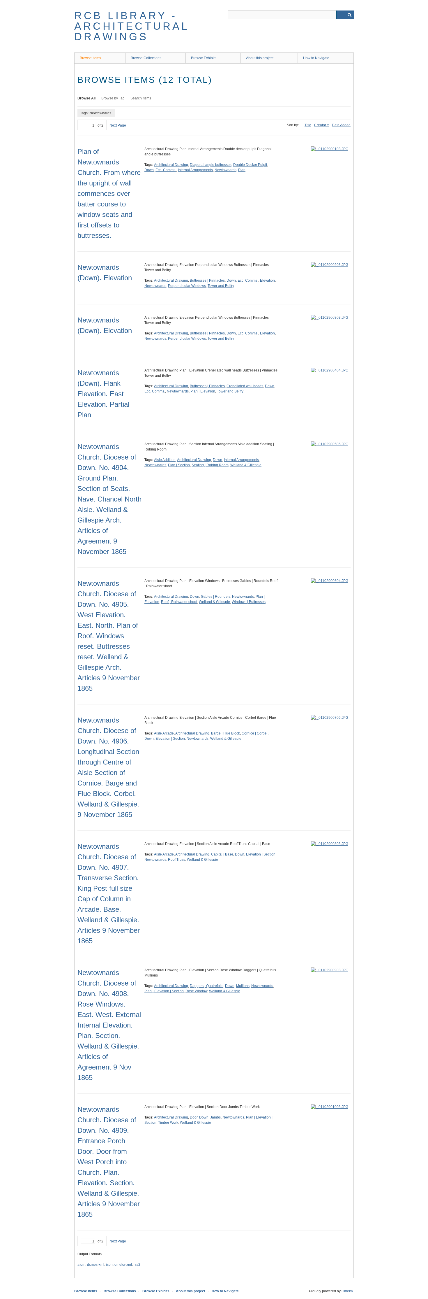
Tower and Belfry (221, 286)
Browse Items (90, 58)
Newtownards (225, 170)
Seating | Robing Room (210, 465)
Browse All (86, 98)
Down (149, 170)
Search (349, 14)
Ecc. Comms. (165, 170)
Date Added (341, 125)
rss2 (137, 1265)
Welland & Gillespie (245, 465)
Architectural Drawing (171, 165)
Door (193, 1117)
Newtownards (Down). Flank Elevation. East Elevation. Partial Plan (103, 394)
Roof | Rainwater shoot (179, 602)
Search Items (140, 98)
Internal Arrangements (195, 170)
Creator (320, 125)
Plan (241, 170)
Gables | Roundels (215, 597)
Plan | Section (179, 465)
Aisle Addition (165, 460)
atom (81, 1265)
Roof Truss (176, 860)
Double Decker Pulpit (250, 165)
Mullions (243, 986)
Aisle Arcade (164, 733)
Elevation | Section (170, 739)
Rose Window (196, 991)
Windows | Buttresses (249, 602)
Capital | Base (222, 854)
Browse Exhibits (203, 58)
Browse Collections (146, 58)
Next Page (117, 125)
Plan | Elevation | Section (164, 991)
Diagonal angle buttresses (210, 165)
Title (308, 125)
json (109, 1265)
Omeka (347, 1291)
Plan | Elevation (202, 391)
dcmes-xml (95, 1265)
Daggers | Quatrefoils (206, 986)
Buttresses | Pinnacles (207, 280)
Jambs (215, 1117)
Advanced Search (340, 14)
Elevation (267, 280)
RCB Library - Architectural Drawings (131, 26)
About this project (259, 58)
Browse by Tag (113, 98)
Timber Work (168, 1123)
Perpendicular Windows (187, 286)
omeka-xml (123, 1265)
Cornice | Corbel (255, 733)
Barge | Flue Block (225, 733)
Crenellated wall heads (245, 386)
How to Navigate (316, 58)
